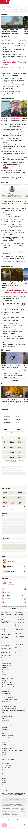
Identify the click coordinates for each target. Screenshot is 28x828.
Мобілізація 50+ (6, 702)
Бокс (3, 776)
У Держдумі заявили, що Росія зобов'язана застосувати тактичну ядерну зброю (13, 232)
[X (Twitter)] (18, 620)
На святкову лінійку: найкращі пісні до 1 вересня (14, 313)
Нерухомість (6, 763)
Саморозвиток (6, 757)
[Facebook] (16, 620)
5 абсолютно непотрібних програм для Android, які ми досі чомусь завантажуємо (14, 298)
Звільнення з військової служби (10, 699)
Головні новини (6, 663)
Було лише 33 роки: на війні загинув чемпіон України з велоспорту (14, 134)
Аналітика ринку (6, 765)
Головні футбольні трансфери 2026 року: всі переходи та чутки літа (13, 257)
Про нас (3, 629)
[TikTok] (21, 622)
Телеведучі (3, 640)
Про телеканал (4, 637)
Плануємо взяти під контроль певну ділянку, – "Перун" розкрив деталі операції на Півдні (13, 238)
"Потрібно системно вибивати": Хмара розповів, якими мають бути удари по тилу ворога (14, 251)
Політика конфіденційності (7, 648)
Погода (4, 674)
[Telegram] (23, 620)
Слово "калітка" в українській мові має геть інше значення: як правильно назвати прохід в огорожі (12, 284)
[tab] (3, 40)
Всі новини (5, 37)
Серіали (4, 744)
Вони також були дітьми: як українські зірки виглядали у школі (14, 74)
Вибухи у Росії (6, 691)
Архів (16, 647)
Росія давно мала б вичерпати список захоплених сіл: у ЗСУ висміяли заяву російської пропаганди (14, 49)
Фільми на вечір (6, 740)
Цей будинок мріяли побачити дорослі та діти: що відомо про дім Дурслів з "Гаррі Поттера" (14, 153)
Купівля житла (6, 767)
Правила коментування (20, 633)
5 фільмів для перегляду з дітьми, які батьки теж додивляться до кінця (14, 262)
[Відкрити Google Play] (6, 814)
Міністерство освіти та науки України (12, 750)
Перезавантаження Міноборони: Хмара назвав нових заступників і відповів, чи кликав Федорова (14, 331)
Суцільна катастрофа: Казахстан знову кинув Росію (11, 202)
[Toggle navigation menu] (2, 2)
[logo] (6, 2)
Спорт (4, 774)
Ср (10, 506)
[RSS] (18, 625)
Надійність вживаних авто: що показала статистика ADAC (12, 178)
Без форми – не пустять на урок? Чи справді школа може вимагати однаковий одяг (14, 86)
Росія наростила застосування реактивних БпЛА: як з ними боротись (14, 130)
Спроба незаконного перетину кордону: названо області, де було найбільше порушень (13, 80)
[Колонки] (26, 182)
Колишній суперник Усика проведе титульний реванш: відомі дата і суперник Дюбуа (14, 226)
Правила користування (6, 645)
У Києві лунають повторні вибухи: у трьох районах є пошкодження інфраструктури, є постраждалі (13, 165)
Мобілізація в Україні (8, 697)
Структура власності (19, 644)
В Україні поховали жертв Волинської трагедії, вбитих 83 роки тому (15, 125)
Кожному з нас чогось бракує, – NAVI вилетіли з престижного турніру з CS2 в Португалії (15, 69)
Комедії (4, 742)
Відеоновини (5, 669)
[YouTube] (21, 620)
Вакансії (16, 641)
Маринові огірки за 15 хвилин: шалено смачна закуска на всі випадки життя (14, 44)
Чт (14, 506)
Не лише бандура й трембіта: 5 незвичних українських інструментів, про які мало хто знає (14, 344)
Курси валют (5, 720)
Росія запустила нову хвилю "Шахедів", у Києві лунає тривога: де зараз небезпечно (14, 325)
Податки (4, 727)
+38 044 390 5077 (19, 614)
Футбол (4, 778)
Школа (4, 752)
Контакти (17, 639)
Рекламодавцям (4, 642)
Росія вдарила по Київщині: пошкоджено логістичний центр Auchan (12, 140)
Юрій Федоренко (12, 194)
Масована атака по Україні (9, 689)
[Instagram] (16, 622)
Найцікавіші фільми (7, 735)
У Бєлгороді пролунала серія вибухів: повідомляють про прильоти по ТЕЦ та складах (10, 31)
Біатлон (4, 782)
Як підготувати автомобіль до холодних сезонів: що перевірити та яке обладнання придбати (12, 401)
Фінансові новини (7, 722)
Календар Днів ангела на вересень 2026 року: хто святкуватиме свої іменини (15, 158)
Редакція (3, 632)
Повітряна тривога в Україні (9, 687)
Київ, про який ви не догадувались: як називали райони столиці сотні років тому (14, 210)
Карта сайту (17, 650)
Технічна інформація (19, 636)
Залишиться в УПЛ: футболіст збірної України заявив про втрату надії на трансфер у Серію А (14, 338)
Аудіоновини (5, 672)
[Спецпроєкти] (26, 384)
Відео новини (6, 350)
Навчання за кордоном (8, 759)
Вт (7, 506)
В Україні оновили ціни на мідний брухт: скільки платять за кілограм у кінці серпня (14, 146)
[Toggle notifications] (25, 2)
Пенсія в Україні (6, 729)
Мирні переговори (7, 684)
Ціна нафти (5, 718)
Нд (24, 506)
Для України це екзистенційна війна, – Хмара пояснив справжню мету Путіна (14, 304)
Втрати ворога (6, 693)
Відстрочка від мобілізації (9, 708)
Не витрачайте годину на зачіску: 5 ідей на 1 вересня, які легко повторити (15, 308)
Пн (4, 506)
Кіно (3, 733)
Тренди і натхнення (7, 769)
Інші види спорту (6, 784)
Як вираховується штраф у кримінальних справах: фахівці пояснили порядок (13, 375)
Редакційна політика (5, 634)
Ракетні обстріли (6, 680)
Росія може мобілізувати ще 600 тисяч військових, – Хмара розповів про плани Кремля (15, 292)
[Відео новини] (26, 350)
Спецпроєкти (6, 384)
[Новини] (26, 14)
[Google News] (16, 625)
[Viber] (18, 622)
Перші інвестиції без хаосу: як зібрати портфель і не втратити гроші (15, 220)
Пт (17, 506)
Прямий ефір (5, 667)
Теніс (3, 780)
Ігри (15, 652)
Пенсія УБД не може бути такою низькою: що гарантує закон (12, 215)
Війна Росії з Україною (9, 678)
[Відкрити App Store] (14, 814)
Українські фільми (7, 737)
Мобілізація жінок (6, 704)
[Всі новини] (26, 37)
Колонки (4, 183)
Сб (20, 506)
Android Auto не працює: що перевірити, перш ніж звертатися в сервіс (13, 93)
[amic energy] (21, 438)
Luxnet (18, 819)
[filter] (25, 40)
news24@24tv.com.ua (6, 614)
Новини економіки (7, 716)
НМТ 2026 (4, 755)
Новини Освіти (6, 748)
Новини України (6, 665)
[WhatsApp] (23, 622)
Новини (4, 14)
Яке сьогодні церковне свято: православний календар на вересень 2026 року (14, 56)
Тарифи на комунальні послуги (10, 725)
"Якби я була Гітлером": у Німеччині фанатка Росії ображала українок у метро (13, 245)
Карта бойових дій (7, 682)
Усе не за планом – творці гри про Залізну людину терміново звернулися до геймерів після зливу (14, 318)
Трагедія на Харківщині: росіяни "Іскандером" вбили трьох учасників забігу (14, 172)
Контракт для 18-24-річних (9, 706)
